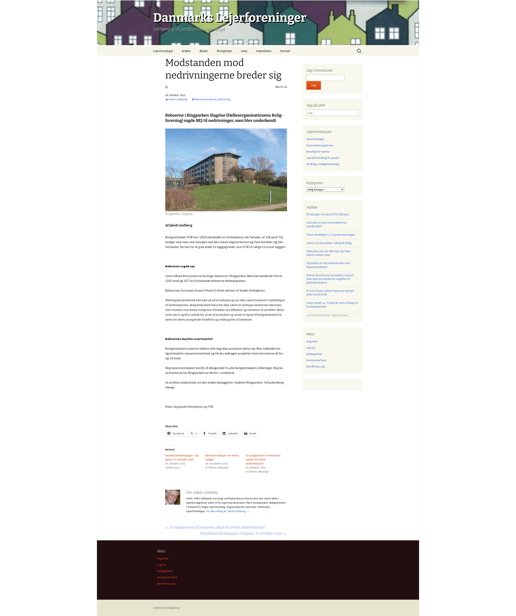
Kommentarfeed (316, 360)
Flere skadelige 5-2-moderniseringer (330, 234)
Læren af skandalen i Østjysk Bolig (329, 243)
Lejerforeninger (163, 51)
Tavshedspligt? (315, 139)
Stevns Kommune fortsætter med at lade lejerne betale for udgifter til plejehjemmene (330, 279)
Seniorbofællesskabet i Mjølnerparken (327, 315)
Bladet (204, 51)
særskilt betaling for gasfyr (322, 158)
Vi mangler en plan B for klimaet (327, 214)
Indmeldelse (264, 51)
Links (244, 51)
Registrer (312, 341)
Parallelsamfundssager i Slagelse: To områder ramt (243, 533)
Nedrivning (224, 99)
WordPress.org (315, 366)
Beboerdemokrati (205, 99)
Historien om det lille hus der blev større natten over (328, 253)
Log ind (310, 347)
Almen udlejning (178, 99)
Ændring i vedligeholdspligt (322, 164)
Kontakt (285, 51)
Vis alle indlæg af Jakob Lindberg (227, 511)
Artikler (186, 51)
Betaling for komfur (318, 151)
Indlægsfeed (314, 354)
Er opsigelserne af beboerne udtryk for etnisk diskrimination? (263, 459)
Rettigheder (224, 51)
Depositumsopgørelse (320, 145)
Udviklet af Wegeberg (166, 608)
